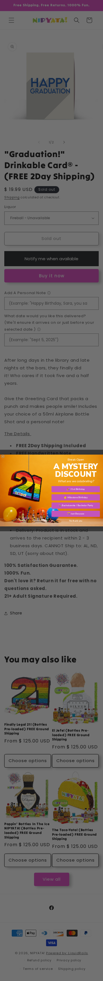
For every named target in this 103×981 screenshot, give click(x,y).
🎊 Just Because (75, 513)
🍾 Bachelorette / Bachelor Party (75, 505)
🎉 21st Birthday (76, 489)
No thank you (75, 521)
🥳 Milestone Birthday (76, 497)
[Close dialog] (2, 456)
